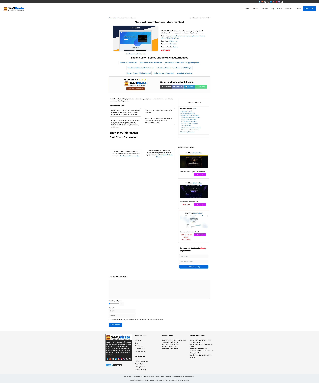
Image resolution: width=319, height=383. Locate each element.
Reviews (298, 8)
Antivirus (172, 36)
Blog (272, 8)
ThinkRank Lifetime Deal (189, 202)
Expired (175, 47)
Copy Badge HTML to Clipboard (135, 88)
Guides (279, 8)
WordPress (175, 38)
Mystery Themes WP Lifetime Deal (139, 73)
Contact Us (139, 346)
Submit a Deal (309, 8)
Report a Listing (140, 369)
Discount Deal (197, 213)
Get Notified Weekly (193, 267)
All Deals (265, 8)
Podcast (196, 36)
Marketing (189, 36)
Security (202, 36)
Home (247, 8)
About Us (138, 340)
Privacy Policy (139, 367)
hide (195, 108)
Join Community (140, 351)
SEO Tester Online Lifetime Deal (151, 62)
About (254, 8)
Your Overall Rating (115, 301)
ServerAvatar (185, 380)
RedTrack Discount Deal (170, 349)
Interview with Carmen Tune (199, 349)
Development (180, 36)
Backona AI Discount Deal (189, 232)
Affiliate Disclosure (141, 361)
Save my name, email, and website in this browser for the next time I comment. (137, 319)
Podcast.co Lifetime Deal (128, 62)
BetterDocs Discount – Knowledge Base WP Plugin (174, 68)
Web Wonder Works (156, 380)
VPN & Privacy (166, 38)
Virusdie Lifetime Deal (184, 73)
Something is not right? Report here (135, 54)
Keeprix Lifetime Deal (169, 346)
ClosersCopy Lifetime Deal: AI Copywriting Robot (182, 62)
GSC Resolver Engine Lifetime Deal (192, 172)
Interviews (288, 8)
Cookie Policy (139, 364)
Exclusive (173, 44)
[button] (142, 132)
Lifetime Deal (173, 41)
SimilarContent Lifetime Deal (164, 73)
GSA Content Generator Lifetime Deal (140, 68)
